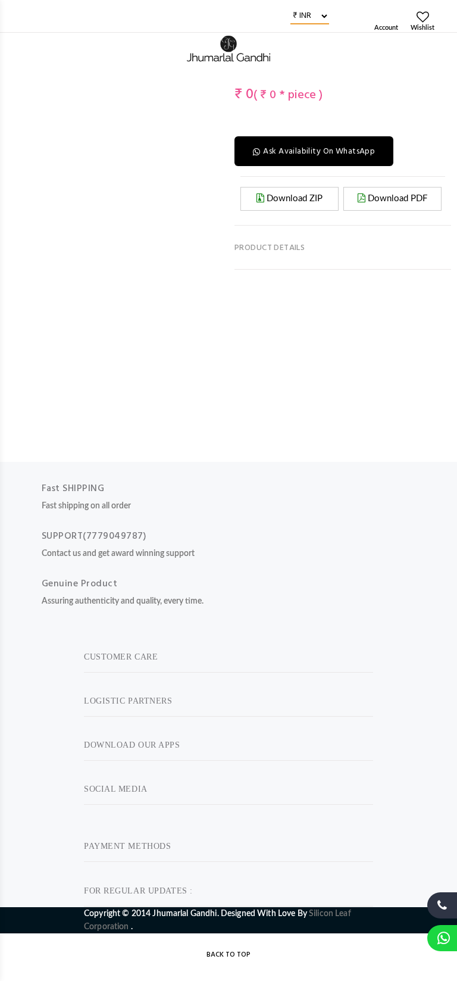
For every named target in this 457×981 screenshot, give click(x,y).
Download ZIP (293, 198)
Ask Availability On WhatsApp (319, 151)
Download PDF (396, 198)
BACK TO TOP (228, 955)
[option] (23, 78)
